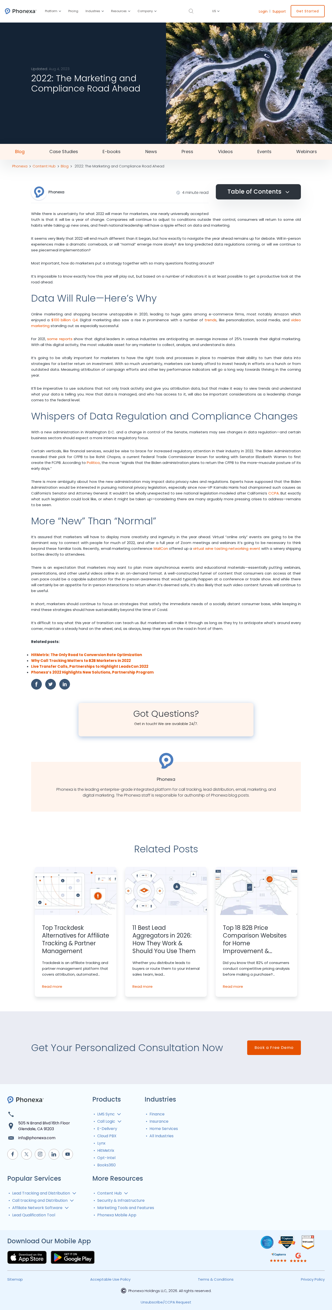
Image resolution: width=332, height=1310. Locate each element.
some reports (59, 338)
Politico (93, 462)
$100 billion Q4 (64, 319)
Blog (20, 152)
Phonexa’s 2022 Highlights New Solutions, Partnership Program (92, 672)
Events (264, 152)
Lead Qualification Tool (33, 1215)
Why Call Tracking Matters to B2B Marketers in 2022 (81, 660)
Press (187, 152)
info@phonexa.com (36, 1138)
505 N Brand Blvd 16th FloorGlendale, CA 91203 (44, 1126)
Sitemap (15, 1279)
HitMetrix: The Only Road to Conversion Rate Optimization (86, 654)
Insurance (158, 1121)
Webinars (306, 152)
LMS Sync (106, 1114)
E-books (112, 152)
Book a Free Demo (274, 1047)
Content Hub (109, 1193)
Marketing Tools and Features (125, 1208)
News (151, 152)
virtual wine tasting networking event (226, 548)
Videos (225, 152)
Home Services (163, 1128)
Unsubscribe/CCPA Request (166, 1302)
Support (279, 11)
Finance (157, 1114)
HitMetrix (105, 1150)
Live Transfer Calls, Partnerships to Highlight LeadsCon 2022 (89, 666)
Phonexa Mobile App (116, 1215)
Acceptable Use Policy (110, 1279)
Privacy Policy (313, 1279)
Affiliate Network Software (37, 1208)
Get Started (307, 11)
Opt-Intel (106, 1158)
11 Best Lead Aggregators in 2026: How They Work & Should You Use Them (164, 939)
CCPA (273, 493)
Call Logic (106, 1121)
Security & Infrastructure (121, 1200)
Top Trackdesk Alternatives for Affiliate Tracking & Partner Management (75, 939)
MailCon (161, 548)
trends (211, 319)
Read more (52, 986)
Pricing (73, 11)
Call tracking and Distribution (40, 1200)
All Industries (161, 1136)
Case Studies (63, 152)
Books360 (106, 1165)
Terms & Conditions (216, 1279)
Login (263, 11)
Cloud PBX (106, 1136)
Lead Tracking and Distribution (41, 1193)
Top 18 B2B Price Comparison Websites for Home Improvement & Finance (255, 939)
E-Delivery (107, 1128)
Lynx (101, 1143)
